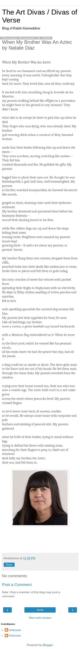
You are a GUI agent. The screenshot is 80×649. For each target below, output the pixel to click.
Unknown (15, 630)
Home (40, 609)
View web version (40, 617)
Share (9, 564)
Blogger (48, 645)
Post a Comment (17, 584)
